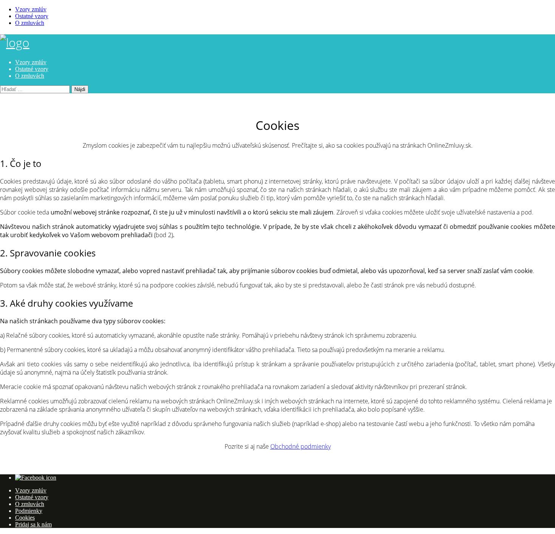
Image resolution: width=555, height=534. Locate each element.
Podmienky (28, 511)
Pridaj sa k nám (33, 524)
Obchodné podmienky (300, 446)
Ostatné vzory (31, 16)
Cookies (25, 517)
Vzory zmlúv (30, 9)
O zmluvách (29, 23)
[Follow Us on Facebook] (35, 477)
